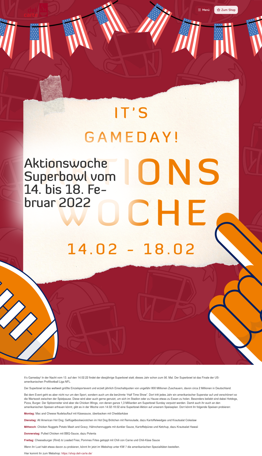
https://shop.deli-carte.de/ (76, 453)
